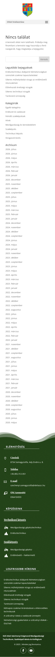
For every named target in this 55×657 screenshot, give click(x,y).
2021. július (11, 361)
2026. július (11, 149)
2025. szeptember (14, 192)
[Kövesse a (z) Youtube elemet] (31, 650)
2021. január (11, 387)
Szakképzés (11, 129)
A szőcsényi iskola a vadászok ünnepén (22, 615)
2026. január (11, 175)
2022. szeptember (14, 305)
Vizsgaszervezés (13, 138)
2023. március (12, 279)
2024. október (12, 231)
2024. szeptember (14, 236)
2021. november (13, 344)
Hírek (8, 120)
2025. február (12, 214)
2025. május (11, 205)
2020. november (13, 396)
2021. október (12, 348)
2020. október (12, 400)
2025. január (11, 218)
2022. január (11, 340)
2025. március (12, 210)
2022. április (11, 327)
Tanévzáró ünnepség (15, 96)
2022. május (11, 322)
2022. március (12, 331)
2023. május (11, 270)
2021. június (11, 366)
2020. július (11, 413)
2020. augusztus (13, 409)
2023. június (11, 266)
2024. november (13, 227)
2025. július (11, 197)
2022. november (13, 296)
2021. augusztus (13, 357)
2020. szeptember (14, 405)
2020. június (11, 418)
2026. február (12, 171)
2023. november (13, 253)
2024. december (13, 223)
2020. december (13, 392)
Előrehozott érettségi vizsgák (19, 87)
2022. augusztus (13, 309)
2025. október (12, 188)
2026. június (11, 153)
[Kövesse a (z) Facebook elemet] (23, 650)
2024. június (11, 240)
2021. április (11, 374)
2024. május (11, 244)
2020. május (11, 422)
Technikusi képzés (14, 133)
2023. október (12, 257)
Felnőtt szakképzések (15, 116)
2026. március (12, 166)
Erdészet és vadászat (15, 111)
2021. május (11, 370)
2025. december (13, 179)
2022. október (12, 301)
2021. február (12, 383)
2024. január (11, 249)
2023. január (11, 288)
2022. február (12, 335)
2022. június (11, 318)
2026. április (11, 162)
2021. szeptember (14, 353)
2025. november (13, 184)
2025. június (11, 201)
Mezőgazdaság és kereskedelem (21, 124)
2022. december (13, 292)
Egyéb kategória (13, 107)
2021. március (12, 379)
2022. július (11, 314)
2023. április (11, 275)
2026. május (11, 158)
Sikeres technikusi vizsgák (18, 91)
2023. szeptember (14, 262)
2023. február (12, 283)
